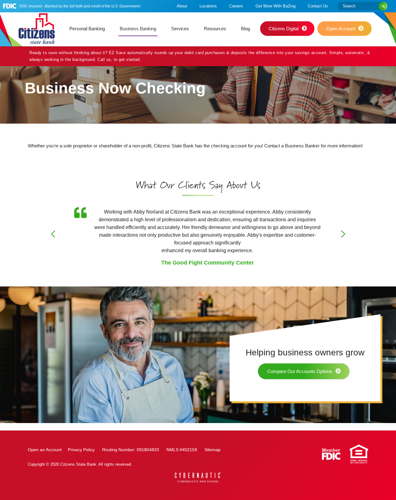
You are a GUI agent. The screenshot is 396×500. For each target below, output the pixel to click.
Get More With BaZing (275, 6)
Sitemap (212, 449)
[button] (87, 29)
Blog (245, 28)
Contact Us (318, 6)
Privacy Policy (81, 449)
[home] (37, 28)
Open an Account (45, 449)
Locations (208, 6)
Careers (236, 6)
